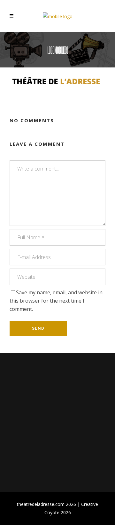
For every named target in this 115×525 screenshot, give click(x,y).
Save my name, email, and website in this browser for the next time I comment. (56, 300)
